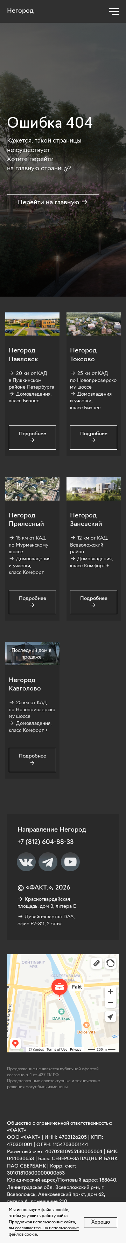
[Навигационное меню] (114, 11)
